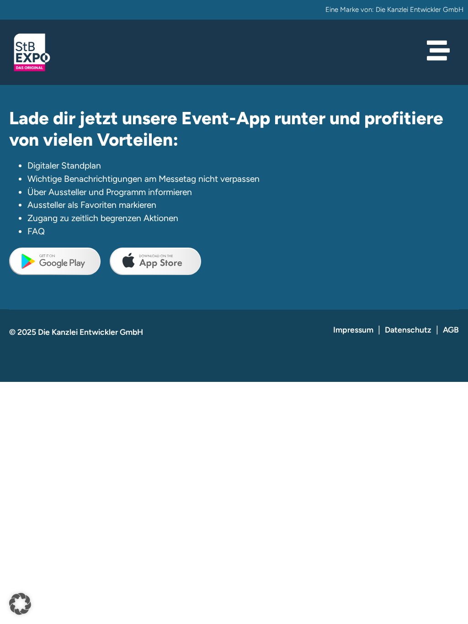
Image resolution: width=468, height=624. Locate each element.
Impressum (353, 329)
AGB (451, 329)
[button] (20, 604)
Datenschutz (408, 329)
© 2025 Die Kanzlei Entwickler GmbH (76, 332)
